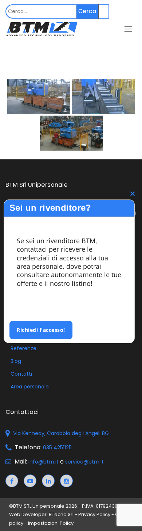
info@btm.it (43, 461)
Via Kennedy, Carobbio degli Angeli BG (61, 433)
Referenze (23, 348)
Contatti (21, 373)
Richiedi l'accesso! (41, 329)
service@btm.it (84, 461)
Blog (16, 361)
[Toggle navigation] (128, 29)
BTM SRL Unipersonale (38, 506)
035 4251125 (57, 447)
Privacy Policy (94, 514)
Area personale (30, 386)
